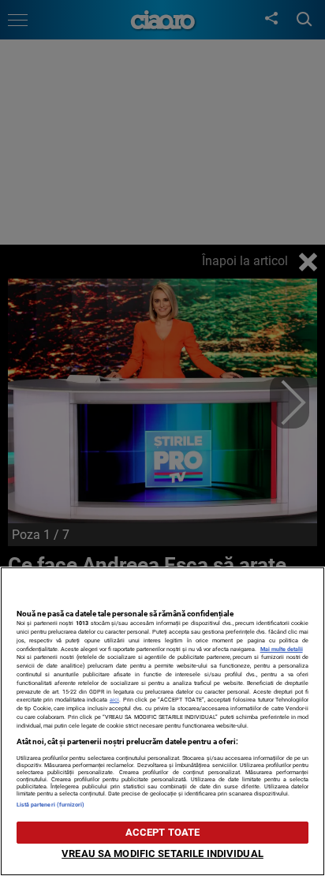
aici (114, 699)
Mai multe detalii (281, 649)
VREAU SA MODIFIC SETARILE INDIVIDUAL (162, 853)
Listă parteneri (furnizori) (51, 804)
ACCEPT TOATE (162, 832)
